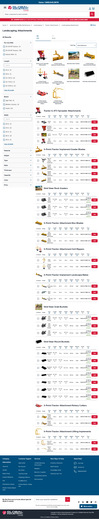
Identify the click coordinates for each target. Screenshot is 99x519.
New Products (54, 467)
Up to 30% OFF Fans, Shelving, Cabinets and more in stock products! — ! (51, 20)
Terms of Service (51, 507)
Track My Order (22, 474)
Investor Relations (8, 477)
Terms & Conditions (45, 517)
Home (4, 25)
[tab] (43, 37)
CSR (4, 481)
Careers (5, 470)
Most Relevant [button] (81, 45)
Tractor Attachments (51, 25)
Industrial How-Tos (56, 474)
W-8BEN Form (22, 481)
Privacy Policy (63, 505)
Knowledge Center (55, 470)
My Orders (21, 470)
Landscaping (38, 25)
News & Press (6, 474)
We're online (87, 506)
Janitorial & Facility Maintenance (20, 25)
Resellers (37, 469)
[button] (18, 42)
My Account (21, 467)
